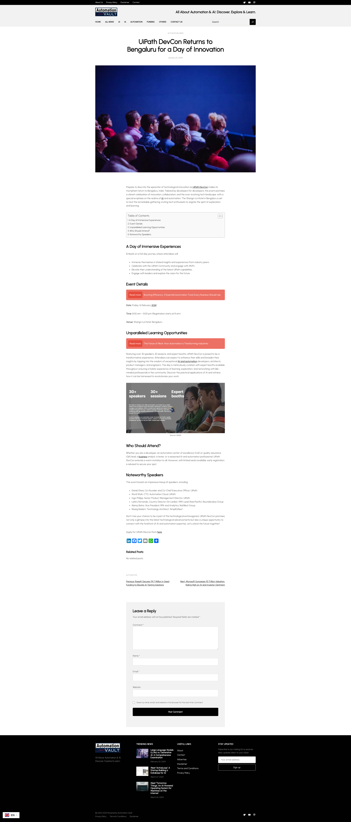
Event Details (136, 223)
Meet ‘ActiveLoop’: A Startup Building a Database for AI (160, 770)
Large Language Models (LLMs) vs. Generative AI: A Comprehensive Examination (162, 754)
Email (136, 671)
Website (137, 687)
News (181, 33)
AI (162, 198)
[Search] (253, 22)
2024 (154, 305)
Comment (138, 625)
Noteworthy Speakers (140, 234)
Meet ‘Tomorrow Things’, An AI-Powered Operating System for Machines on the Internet (162, 788)
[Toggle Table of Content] (219, 216)
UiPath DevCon (200, 187)
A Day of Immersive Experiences (145, 220)
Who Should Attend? (140, 231)
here (159, 532)
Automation (173, 33)
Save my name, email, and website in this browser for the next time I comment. (170, 702)
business (143, 456)
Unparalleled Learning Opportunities (147, 227)
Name (136, 655)
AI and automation (187, 361)
